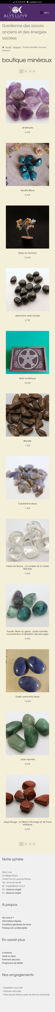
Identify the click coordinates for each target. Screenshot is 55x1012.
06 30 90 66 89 (20, 2)
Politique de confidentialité (14, 927)
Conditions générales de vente (16, 924)
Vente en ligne (9, 956)
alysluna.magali (13, 889)
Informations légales (11, 920)
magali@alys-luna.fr (35, 2)
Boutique (17, 47)
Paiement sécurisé (11, 959)
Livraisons (7, 952)
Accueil (8, 47)
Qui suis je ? (8, 917)
